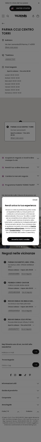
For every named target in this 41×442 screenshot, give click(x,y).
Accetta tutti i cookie (20, 239)
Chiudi (35, 199)
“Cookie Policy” (15, 230)
